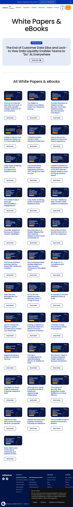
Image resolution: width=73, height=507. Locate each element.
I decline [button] (43, 502)
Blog (48, 482)
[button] (18, 7)
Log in (63, 7)
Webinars (49, 487)
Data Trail (18, 492)
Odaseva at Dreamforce (47, 2)
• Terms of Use (27, 504)
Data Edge (31, 480)
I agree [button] (35, 502)
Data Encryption (20, 484)
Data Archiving (20, 482)
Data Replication (33, 484)
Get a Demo (68, 7)
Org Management (33, 487)
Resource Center (51, 480)
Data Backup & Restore (22, 480)
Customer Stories (51, 477)
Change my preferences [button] (56, 502)
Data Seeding (32, 482)
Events (48, 484)
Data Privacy (19, 489)
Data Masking (19, 487)
